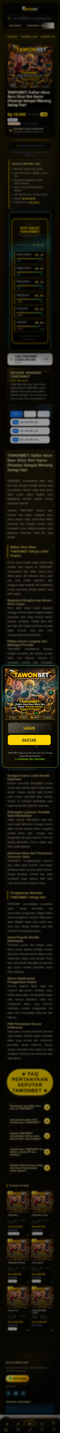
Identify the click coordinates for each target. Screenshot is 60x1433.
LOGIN (29, 728)
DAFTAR (29, 740)
